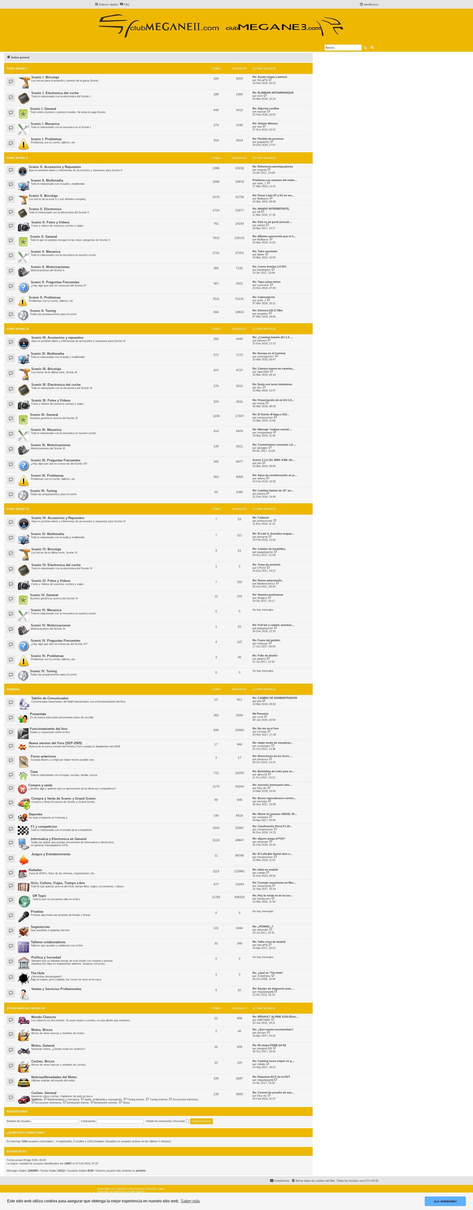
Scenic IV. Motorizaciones (50, 625)
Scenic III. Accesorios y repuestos (57, 337)
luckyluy (262, 801)
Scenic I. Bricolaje (45, 77)
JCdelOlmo (263, 976)
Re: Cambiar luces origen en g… (273, 1060)
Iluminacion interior (78, 1102)
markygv (262, 643)
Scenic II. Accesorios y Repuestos (55, 167)
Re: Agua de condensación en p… (275, 475)
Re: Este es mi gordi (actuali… (272, 221)
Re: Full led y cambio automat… (273, 624)
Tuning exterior (158, 1099)
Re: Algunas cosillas (266, 108)
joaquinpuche (265, 552)
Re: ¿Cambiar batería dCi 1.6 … (273, 337)
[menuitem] (124, 4)
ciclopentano (264, 432)
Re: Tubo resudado (265, 251)
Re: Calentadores (264, 297)
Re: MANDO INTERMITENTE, (271, 208)
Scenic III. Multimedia (47, 353)
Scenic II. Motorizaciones (50, 267)
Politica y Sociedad (46, 957)
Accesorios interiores (185, 1099)
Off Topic (39, 896)
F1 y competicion (44, 826)
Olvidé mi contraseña (158, 1121)
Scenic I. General (43, 109)
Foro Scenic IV (18, 508)
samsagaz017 (265, 356)
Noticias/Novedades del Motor (54, 1077)
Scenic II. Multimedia (47, 180)
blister (260, 254)
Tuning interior (135, 1099)
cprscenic (263, 285)
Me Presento (261, 713)
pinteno (261, 658)
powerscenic (264, 520)
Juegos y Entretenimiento (50, 854)
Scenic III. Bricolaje (46, 369)
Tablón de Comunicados (49, 698)
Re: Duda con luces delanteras (272, 384)
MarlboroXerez (266, 583)
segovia (262, 169)
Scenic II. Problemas (45, 297)
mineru (261, 478)
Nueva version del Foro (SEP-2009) (55, 743)
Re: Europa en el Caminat (269, 353)
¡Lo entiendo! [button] (445, 1201)
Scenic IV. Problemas (47, 656)
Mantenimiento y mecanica (63, 1099)
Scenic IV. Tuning (43, 671)
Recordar (180, 1121)
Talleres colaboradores (48, 942)
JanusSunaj (264, 885)
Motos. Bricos (41, 1030)
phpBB (120, 1188)
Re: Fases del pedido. (267, 640)
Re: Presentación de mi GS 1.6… (273, 400)
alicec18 (262, 774)
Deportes (35, 814)
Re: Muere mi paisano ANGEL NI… (275, 813)
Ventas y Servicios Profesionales (56, 989)
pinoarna (262, 536)
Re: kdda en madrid (265, 869)
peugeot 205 (264, 1048)
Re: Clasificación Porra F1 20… (272, 826)
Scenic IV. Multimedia (47, 534)
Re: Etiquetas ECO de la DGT (271, 1076)
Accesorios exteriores (48, 1102)
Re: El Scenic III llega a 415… (271, 414)
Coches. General (43, 1093)
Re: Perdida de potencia (268, 138)
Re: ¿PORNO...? (263, 926)
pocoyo (261, 1032)
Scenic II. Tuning (43, 311)
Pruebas (37, 911)
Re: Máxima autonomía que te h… (274, 236)
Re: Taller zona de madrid (269, 941)
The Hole (37, 973)
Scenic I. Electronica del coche (55, 93)
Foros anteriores (43, 756)
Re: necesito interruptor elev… (272, 784)
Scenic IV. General (44, 595)
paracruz (262, 759)
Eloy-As (262, 788)
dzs (259, 387)
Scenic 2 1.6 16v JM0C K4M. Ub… (274, 459)
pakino (261, 225)
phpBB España (136, 1191)
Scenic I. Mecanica (45, 124)
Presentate (38, 714)
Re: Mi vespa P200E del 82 (269, 1045)
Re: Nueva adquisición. (268, 580)
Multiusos (263, 198)
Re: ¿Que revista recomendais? (273, 1029)
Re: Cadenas (261, 517)
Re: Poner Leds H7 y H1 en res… (273, 195)
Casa (34, 771)
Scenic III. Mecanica (46, 430)
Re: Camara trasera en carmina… (274, 368)
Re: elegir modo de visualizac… (273, 742)
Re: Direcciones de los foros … (273, 756)
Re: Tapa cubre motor (267, 281)
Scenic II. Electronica (45, 209)
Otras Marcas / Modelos (26, 1008)
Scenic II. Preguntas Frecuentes (55, 282)
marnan (261, 111)
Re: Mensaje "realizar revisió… (272, 429)
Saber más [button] (190, 1201)
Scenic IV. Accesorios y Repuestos (57, 518)
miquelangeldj (265, 991)
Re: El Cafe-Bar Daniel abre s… (272, 853)
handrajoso (263, 269)
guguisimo (263, 141)
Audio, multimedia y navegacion (103, 1099)
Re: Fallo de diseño (265, 655)
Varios (126, 1102)
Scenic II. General (43, 236)
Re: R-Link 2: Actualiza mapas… (273, 533)
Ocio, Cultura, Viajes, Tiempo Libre (58, 883)
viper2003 (263, 371)
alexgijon (262, 447)
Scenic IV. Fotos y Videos (50, 581)
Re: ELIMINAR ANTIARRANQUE (273, 92)
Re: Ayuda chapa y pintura (270, 76)
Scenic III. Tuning (43, 491)
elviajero (262, 597)
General (13, 689)
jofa (259, 463)
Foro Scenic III (18, 328)
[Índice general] (221, 24)
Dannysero (263, 898)
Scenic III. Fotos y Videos (50, 400)
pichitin (141, 1170)
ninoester (262, 841)
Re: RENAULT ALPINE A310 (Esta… (275, 1016)
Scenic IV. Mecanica (46, 610)
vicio (260, 95)
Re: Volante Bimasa (265, 123)
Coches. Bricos (42, 1061)
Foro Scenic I (17, 68)
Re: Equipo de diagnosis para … (273, 988)
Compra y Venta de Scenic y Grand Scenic (63, 798)
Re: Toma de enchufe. (267, 564)
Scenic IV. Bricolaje (46, 549)
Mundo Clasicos (43, 1017)
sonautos (262, 817)
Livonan (262, 731)
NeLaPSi (262, 80)
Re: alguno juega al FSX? (269, 838)
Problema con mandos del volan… (275, 180)
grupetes (262, 313)
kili (258, 211)
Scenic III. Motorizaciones (50, 445)
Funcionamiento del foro (49, 729)
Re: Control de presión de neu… (273, 1092)
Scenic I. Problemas (46, 139)
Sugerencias (40, 927)
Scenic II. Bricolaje (43, 196)
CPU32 (261, 567)
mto (259, 126)
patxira (261, 493)
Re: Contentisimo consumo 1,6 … (274, 444)
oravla (261, 403)
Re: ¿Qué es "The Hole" (268, 972)
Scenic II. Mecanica (45, 251)
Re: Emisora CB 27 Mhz (268, 310)
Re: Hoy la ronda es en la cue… (273, 895)
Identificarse (17, 1111)
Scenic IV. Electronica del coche (56, 565)
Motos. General (42, 1045)
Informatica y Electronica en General (58, 839)
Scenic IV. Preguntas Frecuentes (55, 640)
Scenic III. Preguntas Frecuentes (55, 460)
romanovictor (265, 417)
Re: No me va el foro (266, 728)
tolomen (262, 340)
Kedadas (35, 870)
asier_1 (261, 183)
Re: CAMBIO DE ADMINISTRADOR (275, 697)
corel (260, 716)
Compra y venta (40, 785)
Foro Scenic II (17, 157)
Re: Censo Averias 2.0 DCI (269, 266)
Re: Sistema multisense (268, 594)
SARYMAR (263, 1019)
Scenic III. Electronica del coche (56, 385)
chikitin (261, 872)
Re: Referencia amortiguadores (273, 166)
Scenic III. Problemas (47, 475)
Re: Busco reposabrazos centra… (274, 798)
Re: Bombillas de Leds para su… (274, 771)
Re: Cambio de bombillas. (269, 548)
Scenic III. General (44, 415)
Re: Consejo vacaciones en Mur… (274, 882)
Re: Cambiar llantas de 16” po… (273, 490)
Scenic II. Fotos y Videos (50, 222)
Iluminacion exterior (105, 1102)
